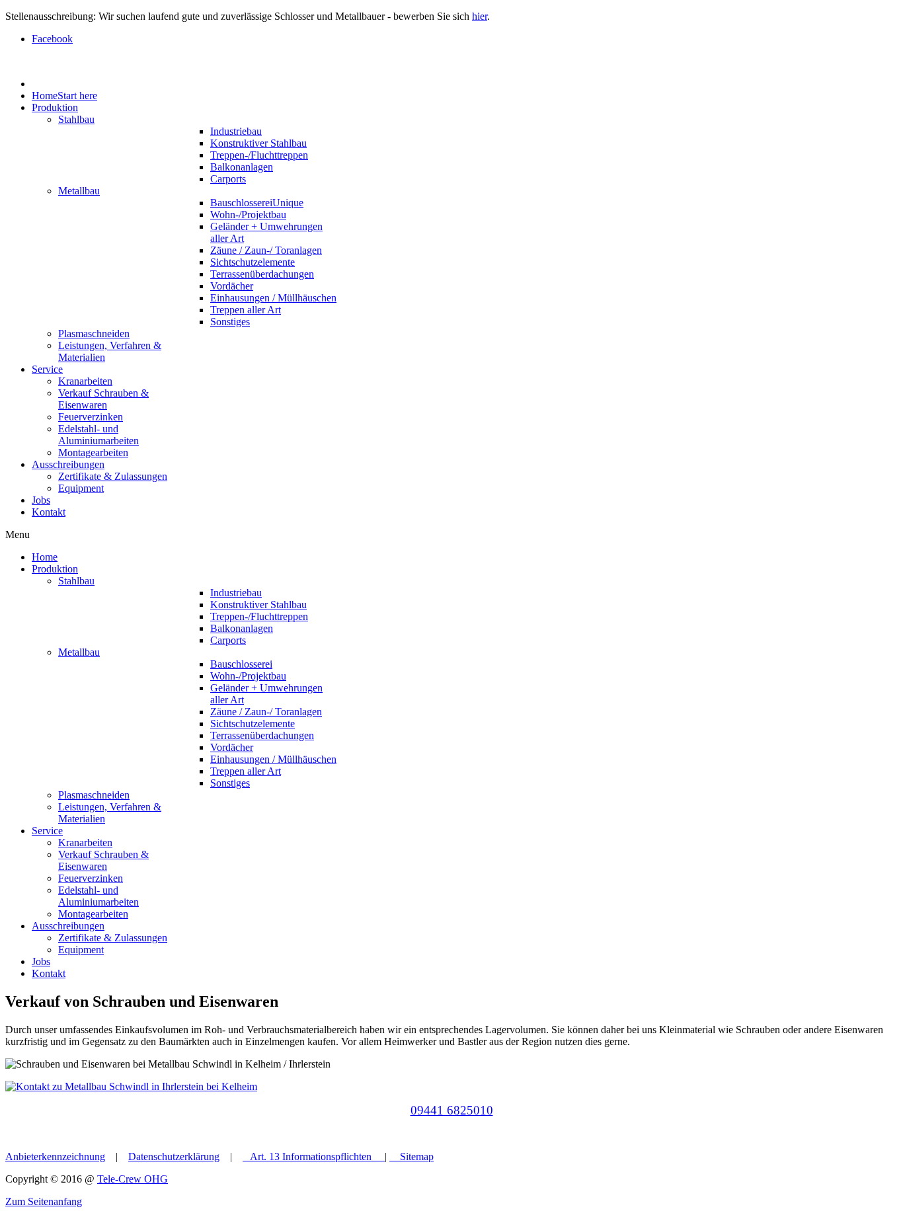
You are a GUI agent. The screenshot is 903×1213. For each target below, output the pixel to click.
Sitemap (417, 1156)
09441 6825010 (452, 1110)
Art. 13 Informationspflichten (311, 1156)
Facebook (52, 38)
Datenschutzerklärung (173, 1156)
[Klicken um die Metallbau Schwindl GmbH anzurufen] (451, 1087)
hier (479, 16)
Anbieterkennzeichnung (55, 1156)
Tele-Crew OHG (132, 1179)
